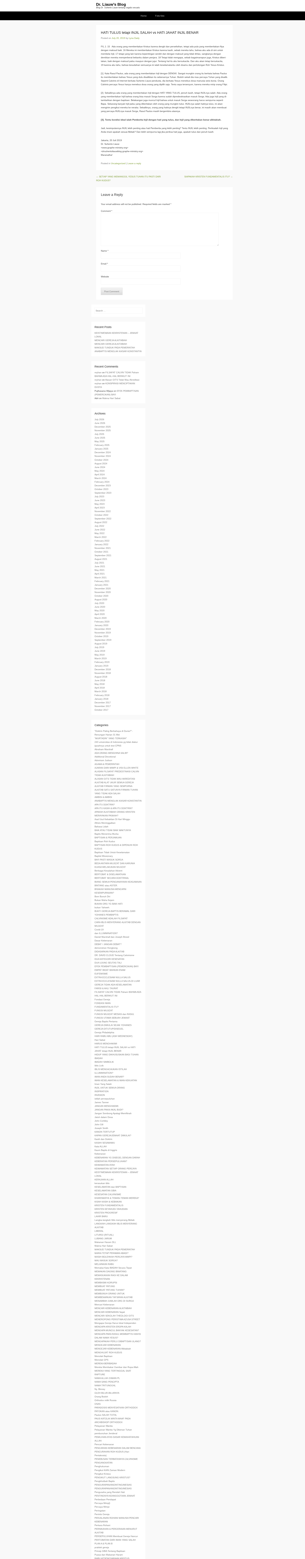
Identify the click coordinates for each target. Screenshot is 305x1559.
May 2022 (100, 533)
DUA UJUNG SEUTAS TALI (108, 962)
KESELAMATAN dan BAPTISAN (110, 1187)
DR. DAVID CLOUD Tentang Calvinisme (114, 955)
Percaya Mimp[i (102, 1503)
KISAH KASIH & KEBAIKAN (108, 1201)
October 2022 (101, 515)
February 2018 (102, 695)
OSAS (98, 1404)
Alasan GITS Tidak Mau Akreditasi (122, 379)
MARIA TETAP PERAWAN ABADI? (112, 1253)
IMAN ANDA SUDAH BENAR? (109, 1076)
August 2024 (101, 463)
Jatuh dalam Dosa (104, 1117)
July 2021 (99, 562)
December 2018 (103, 669)
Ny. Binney (100, 1389)
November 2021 (103, 548)
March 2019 (101, 658)
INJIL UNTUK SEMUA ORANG (110, 1087)
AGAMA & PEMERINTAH (107, 764)
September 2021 (103, 555)
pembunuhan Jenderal (106, 1433)
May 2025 (100, 441)
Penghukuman (102, 1466)
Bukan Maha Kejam (104, 900)
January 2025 (101, 448)
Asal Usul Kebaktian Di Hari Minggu (112, 819)
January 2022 (101, 544)
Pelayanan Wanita (104, 1426)
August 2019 (101, 643)
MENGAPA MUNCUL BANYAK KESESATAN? (117, 1330)
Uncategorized (118, 163)
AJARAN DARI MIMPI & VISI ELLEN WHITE (116, 768)
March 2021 (101, 577)
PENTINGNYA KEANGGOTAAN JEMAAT (115, 1496)
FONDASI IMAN (103, 1003)
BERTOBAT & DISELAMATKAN (110, 874)
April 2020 (100, 614)
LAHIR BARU (101, 1216)
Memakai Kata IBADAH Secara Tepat (113, 1267)
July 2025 (99, 434)
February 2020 (102, 621)
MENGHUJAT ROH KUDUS (108, 1352)
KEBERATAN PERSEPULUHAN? (111, 1161)
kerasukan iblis (102, 1183)
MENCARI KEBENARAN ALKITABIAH (113, 1308)
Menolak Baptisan (103, 1356)
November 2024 (103, 456)
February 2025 (102, 445)
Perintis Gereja (102, 1514)
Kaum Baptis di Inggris (106, 1150)
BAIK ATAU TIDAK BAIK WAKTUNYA (113, 830)
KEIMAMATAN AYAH (105, 1165)
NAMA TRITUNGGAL (105, 1385)
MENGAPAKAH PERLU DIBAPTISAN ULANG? (118, 1341)
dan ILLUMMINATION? (106, 933)
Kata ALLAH (101, 1146)
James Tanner (102, 1102)
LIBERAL (99, 1231)
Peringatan (100, 1510)
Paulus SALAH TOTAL (106, 1415)
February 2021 (102, 581)
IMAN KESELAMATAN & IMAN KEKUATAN (116, 1080)
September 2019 (103, 640)
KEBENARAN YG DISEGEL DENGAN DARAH (117, 1157)
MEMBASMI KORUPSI (106, 1282)
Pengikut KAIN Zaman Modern (110, 1470)
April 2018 (100, 687)
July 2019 (99, 647)
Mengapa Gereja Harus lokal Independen (115, 1323)
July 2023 (99, 496)
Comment (106, 211)
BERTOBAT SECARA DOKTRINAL (112, 878)
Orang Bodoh (101, 1396)
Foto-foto (159, 15)
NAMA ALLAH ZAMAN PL (107, 1378)
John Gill (99, 1124)
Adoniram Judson (103, 760)
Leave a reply (134, 163)
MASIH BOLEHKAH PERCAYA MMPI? (113, 1257)
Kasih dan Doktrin (103, 1139)
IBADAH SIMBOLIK (104, 1062)
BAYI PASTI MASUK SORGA (109, 859)
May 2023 (100, 504)
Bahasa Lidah (101, 826)
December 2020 (103, 588)
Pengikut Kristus (103, 1474)
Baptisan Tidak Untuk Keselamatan (112, 852)
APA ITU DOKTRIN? (105, 804)
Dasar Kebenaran (103, 940)
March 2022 (101, 537)
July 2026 (99, 419)
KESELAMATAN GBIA (105, 1190)
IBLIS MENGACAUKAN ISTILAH (111, 1069)
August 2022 (101, 522)
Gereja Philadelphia (104, 1032)
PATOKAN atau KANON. (107, 1411)
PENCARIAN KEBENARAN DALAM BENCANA (118, 1448)
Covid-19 (99, 929)
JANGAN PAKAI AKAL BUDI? (109, 1109)
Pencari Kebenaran (104, 1444)
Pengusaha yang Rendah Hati (110, 1492)
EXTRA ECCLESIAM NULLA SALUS (112, 977)
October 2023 (101, 489)
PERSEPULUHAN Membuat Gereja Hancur (116, 1536)
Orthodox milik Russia (105, 1400)
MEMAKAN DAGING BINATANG (111, 1271)
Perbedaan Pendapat (105, 1499)
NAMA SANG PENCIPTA (107, 1382)
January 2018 (101, 699)
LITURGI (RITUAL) (104, 1235)
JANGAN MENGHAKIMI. (107, 1106)
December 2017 (103, 702)
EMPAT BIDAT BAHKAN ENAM (110, 970)
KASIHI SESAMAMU (105, 1143)
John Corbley (101, 1121)
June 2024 (100, 467)
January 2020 (101, 625)
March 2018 (101, 691)
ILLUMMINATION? (104, 1073)
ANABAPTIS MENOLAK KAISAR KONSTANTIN (118, 351)
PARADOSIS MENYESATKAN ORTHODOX (116, 1407)
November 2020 (103, 592)
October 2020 (101, 596)
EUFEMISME (101, 973)
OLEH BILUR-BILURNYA (107, 1393)
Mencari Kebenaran (104, 1304)
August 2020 (101, 599)
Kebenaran (100, 1153)
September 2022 (103, 518)
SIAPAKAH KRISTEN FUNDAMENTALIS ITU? (208, 176)
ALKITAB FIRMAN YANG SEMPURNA (113, 786)
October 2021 (101, 551)
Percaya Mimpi (102, 1506)
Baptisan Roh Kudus (105, 841)
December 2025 (103, 426)
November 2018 (103, 673)
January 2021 (101, 585)
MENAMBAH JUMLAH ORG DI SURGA (114, 1301)
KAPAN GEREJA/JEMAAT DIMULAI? (113, 1135)
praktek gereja (102, 1547)
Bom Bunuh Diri (102, 896)
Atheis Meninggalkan (105, 823)
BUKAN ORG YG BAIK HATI (109, 904)
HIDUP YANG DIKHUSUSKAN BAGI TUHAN (117, 1054)
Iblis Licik (99, 1065)
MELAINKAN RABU (104, 1264)
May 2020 (100, 610)
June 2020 (100, 607)
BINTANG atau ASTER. (106, 885)
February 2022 (102, 540)
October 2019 (101, 636)
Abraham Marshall (104, 749)
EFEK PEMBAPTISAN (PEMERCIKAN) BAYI (117, 966)
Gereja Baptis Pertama (106, 1021)
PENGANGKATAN (103, 1462)
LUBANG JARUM (103, 1238)
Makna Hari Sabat (111, 398)
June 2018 (100, 680)
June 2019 (100, 651)
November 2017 (103, 706)
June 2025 (100, 437)
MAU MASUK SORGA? (106, 1260)
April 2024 (100, 474)
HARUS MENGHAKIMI (106, 1043)
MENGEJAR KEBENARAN (108, 1345)
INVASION (100, 1095)
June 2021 (100, 566)
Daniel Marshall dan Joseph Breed (112, 937)
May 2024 (100, 471)
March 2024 (101, 478)
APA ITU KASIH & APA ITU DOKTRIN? (114, 808)
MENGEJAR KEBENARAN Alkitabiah (113, 1348)
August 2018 (101, 676)
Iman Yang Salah (103, 1084)
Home (144, 15)
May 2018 (100, 684)
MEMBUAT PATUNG (105, 1286)
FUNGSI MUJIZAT (104, 1010)
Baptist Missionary (104, 856)
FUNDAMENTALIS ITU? (107, 1007)
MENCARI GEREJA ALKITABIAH (111, 340)
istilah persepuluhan (105, 1098)
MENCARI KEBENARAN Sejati (110, 1312)
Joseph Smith (101, 1128)
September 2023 (103, 493)
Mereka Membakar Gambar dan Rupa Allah (116, 1367)
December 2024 (103, 452)
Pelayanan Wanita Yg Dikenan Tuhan (113, 1429)
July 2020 (99, 603)
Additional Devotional (105, 756)
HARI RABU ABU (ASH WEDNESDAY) (113, 1036)
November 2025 (103, 430)
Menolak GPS (101, 1360)
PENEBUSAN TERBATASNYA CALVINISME (116, 1459)
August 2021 (101, 559)
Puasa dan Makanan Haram (109, 1554)
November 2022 (103, 511)
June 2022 (100, 529)
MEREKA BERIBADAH (106, 1363)
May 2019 (100, 654)
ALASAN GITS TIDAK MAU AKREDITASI (115, 779)
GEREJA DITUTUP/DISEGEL (109, 1028)
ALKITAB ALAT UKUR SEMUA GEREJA (114, 782)
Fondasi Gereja (102, 999)
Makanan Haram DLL (105, 1242)
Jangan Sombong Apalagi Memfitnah (113, 1113)
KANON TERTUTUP (105, 1132)
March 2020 (101, 618)
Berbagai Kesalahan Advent (108, 870)
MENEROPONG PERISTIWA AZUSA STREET (117, 1319)
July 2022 (99, 526)
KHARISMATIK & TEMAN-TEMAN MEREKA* (117, 1198)
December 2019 (103, 629)
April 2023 (100, 507)
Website (105, 276)
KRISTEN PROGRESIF (106, 1212)
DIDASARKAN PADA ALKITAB (109, 951)
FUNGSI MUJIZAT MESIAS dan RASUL (114, 1014)
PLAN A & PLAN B (103, 1543)
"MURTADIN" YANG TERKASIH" (111, 738)
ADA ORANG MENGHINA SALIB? (111, 753)
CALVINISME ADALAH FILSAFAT (111, 918)
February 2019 (102, 662)
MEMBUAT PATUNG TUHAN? (110, 1290)
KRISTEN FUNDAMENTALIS (109, 1205)
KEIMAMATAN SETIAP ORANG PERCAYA (116, 1168)
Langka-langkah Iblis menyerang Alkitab (115, 1220)
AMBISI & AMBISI (103, 797)
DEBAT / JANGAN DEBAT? (108, 944)
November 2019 (103, 632)
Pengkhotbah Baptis (105, 1481)
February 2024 (102, 482)
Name (104, 251)
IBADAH (99, 1058)
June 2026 (100, 423)
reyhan (98, 372)
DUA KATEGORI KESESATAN (109, 959)
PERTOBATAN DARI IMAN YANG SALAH (115, 1540)
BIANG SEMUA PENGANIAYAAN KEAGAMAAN (118, 882)
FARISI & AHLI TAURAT (106, 988)
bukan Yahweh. (102, 907)
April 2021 (100, 573)
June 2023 (100, 500)
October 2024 (101, 460)
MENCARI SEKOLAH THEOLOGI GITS (114, 1315)
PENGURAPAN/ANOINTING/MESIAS (113, 1485)
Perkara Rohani (102, 1525)
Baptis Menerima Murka (107, 834)
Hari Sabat (100, 1040)
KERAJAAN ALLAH (104, 1179)
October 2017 (101, 710)
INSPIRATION (101, 1091)
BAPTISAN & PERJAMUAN (108, 837)
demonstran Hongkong (106, 948)
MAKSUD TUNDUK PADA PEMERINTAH (115, 347)
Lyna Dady (134, 38)
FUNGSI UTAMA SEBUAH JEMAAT (112, 1018)
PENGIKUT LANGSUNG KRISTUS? (112, 1477)
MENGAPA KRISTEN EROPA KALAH (113, 1326)
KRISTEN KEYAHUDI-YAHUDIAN (111, 1209)
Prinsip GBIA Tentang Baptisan (110, 1551)
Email (104, 263)
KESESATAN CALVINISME (108, 1194)
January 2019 (101, 665)
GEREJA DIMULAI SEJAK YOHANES (113, 1025)
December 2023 (103, 485)
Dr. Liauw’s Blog (111, 4)
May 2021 (100, 570)
